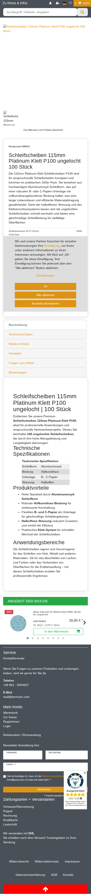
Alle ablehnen (45, 295)
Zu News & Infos (15, 3)
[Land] (64, 3)
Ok (45, 286)
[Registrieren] (58, 3)
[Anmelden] (51, 3)
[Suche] (82, 12)
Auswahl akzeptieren (45, 303)
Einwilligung (52, 245)
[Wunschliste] (70, 3)
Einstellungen (46, 275)
